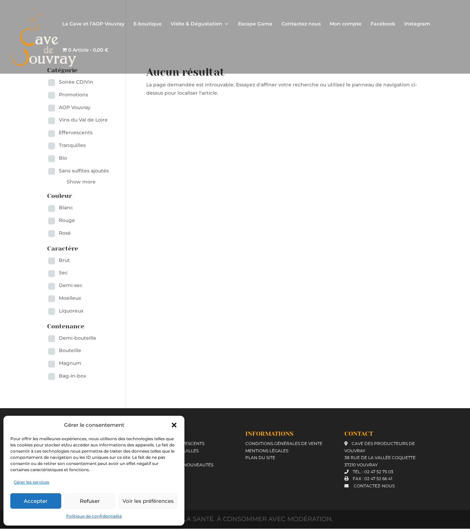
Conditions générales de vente (283, 443)
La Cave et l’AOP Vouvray (93, 24)
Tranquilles (72, 145)
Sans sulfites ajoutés (84, 171)
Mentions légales (266, 450)
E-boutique (147, 24)
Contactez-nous (374, 485)
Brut (64, 260)
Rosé (65, 233)
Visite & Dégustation (196, 24)
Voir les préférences (148, 501)
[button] (174, 425)
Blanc (66, 207)
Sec (63, 272)
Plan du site (260, 457)
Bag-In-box (72, 376)
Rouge (67, 220)
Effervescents (76, 132)
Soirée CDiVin (76, 82)
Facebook (383, 24)
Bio (63, 158)
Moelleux (70, 298)
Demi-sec (71, 285)
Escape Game (255, 24)
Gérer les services (31, 482)
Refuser (90, 501)
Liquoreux (71, 311)
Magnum (70, 363)
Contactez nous (301, 24)
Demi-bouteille (77, 338)
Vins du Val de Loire (83, 120)
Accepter (35, 501)
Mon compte (346, 24)
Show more (81, 182)
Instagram (417, 24)
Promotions (73, 95)
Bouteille (70, 350)
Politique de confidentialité (94, 516)
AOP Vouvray (74, 107)
